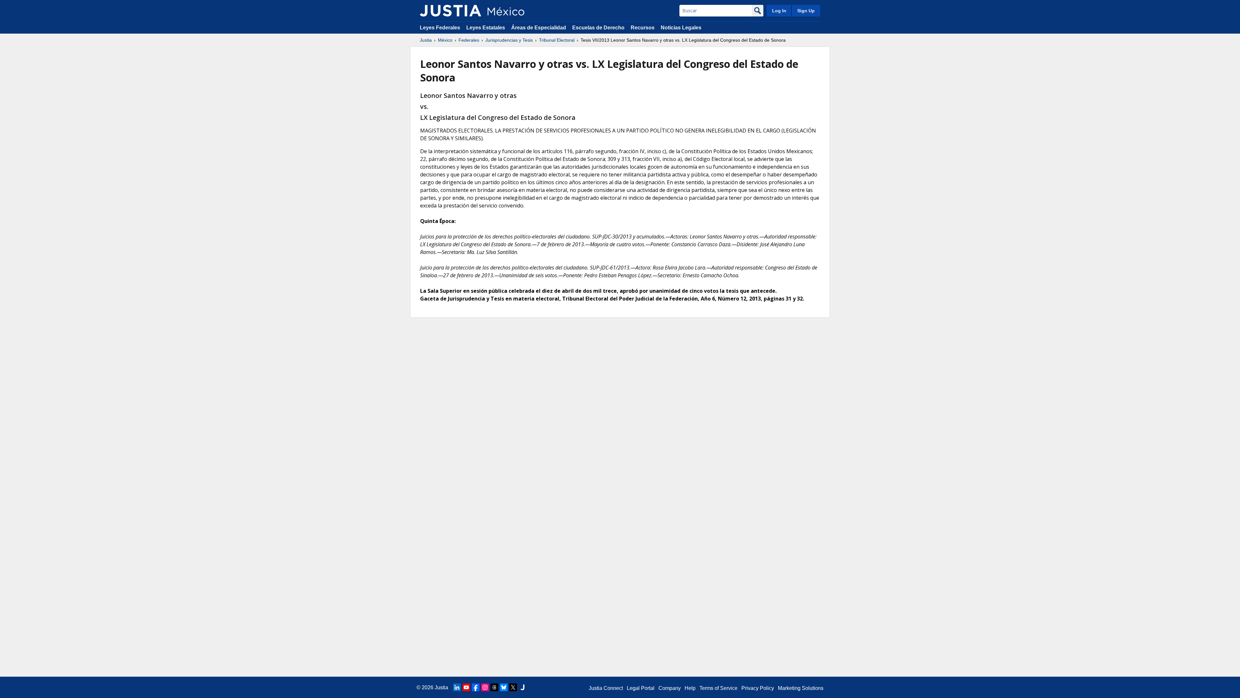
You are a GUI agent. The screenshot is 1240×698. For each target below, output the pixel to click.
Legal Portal (641, 688)
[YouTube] (466, 687)
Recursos (643, 27)
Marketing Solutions (800, 688)
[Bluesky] (504, 687)
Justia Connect (606, 688)
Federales (469, 40)
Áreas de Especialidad (538, 27)
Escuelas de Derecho (598, 27)
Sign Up (806, 10)
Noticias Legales (681, 27)
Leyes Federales (440, 27)
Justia (426, 40)
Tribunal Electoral (556, 40)
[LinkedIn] (457, 687)
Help (690, 688)
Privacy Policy (757, 688)
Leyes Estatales (485, 27)
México (445, 40)
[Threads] (494, 687)
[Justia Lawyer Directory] (522, 687)
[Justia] (450, 10)
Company (669, 688)
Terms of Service (718, 688)
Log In (779, 10)
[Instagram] (485, 687)
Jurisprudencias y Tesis (509, 40)
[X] (513, 687)
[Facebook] (476, 687)
